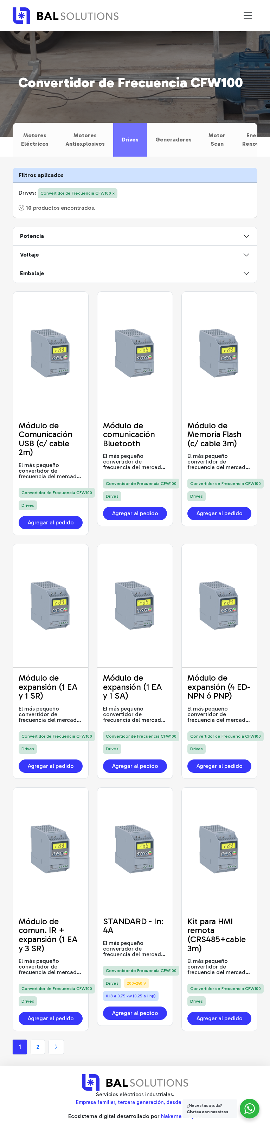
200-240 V (136, 983)
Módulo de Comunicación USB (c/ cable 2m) (45, 439)
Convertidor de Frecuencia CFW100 (56, 493)
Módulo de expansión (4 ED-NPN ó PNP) (218, 687)
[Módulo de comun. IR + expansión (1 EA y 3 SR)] (51, 849)
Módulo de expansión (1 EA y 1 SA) (132, 687)
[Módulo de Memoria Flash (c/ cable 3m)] (219, 353)
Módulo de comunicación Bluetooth (129, 434)
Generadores (173, 139)
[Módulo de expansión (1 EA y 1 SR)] (51, 605)
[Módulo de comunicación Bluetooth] (135, 353)
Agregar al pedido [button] (51, 522)
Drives (130, 139)
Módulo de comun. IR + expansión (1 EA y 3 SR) (48, 934)
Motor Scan (216, 139)
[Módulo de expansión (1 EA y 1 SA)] (135, 605)
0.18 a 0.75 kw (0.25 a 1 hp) (131, 996)
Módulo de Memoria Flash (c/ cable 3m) (214, 434)
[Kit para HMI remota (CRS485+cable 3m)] (219, 849)
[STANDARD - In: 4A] (135, 849)
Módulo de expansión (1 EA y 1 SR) (48, 687)
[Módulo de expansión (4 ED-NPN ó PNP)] (219, 605)
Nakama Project (181, 1116)
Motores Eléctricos (35, 139)
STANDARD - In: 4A (133, 925)
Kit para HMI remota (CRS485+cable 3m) (216, 934)
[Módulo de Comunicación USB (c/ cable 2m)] (51, 353)
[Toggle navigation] (247, 15)
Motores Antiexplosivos (85, 139)
